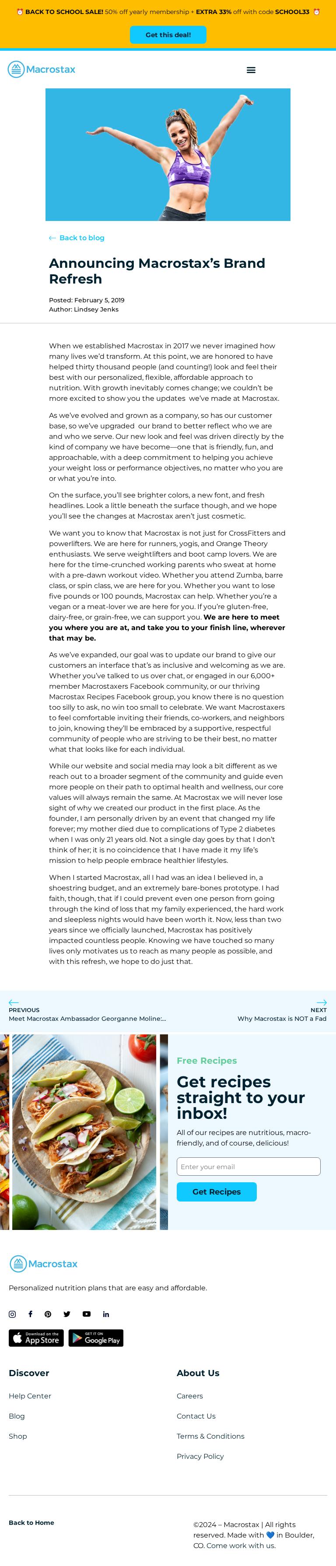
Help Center (30, 1396)
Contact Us (196, 1416)
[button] (251, 70)
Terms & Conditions (211, 1436)
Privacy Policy (200, 1456)
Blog (17, 1416)
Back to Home (31, 1523)
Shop (18, 1436)
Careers (190, 1396)
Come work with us (240, 1545)
